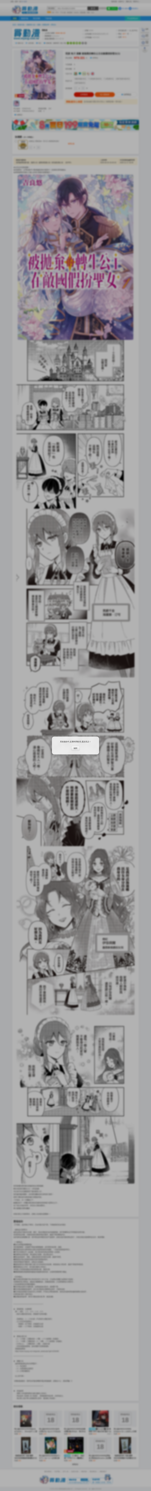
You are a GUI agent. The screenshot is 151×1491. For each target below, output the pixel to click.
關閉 (75, 748)
